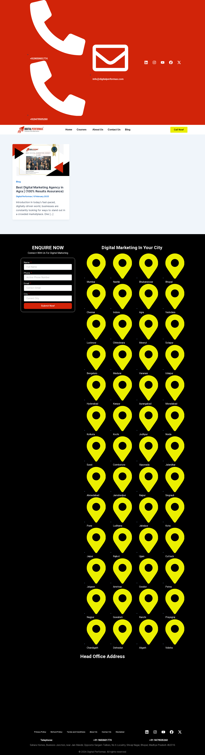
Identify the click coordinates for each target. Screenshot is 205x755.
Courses (81, 129)
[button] (82, 129)
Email (27, 283)
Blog (127, 129)
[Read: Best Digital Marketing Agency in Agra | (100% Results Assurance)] (40, 159)
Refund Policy (56, 732)
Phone (27, 273)
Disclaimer (120, 732)
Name (27, 262)
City (26, 294)
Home (68, 129)
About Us (97, 129)
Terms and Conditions (76, 732)
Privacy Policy (40, 732)
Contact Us (114, 129)
